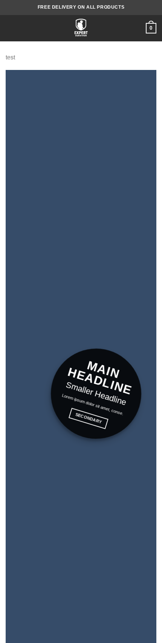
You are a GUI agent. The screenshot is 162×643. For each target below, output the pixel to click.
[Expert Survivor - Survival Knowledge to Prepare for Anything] (81, 28)
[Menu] (10, 28)
